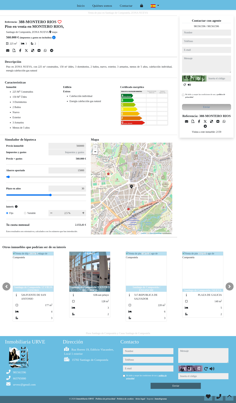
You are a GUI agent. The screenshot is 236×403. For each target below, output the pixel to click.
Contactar (126, 5)
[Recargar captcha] (184, 85)
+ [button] (95, 147)
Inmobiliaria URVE (85, 399)
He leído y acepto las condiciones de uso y (205, 95)
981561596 (199, 26)
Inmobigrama (161, 399)
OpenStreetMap (155, 233)
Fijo (11, 213)
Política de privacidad (106, 399)
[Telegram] (51, 50)
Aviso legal (140, 399)
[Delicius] (33, 50)
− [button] (95, 152)
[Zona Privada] (141, 5)
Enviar (206, 107)
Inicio (81, 5)
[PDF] (15, 50)
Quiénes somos (102, 5)
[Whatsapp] (46, 50)
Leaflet (143, 233)
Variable (31, 213)
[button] (6, 286)
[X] (27, 50)
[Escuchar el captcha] (189, 85)
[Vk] (39, 50)
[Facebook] (20, 50)
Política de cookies (125, 399)
